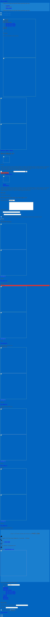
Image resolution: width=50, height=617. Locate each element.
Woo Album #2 (4, 404)
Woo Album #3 (4, 525)
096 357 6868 (7, 541)
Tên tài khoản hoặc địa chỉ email (8, 605)
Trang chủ (3, 150)
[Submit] (3, 586)
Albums (11, 150)
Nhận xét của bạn (5, 209)
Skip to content (4, 1)
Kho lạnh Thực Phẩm (10, 591)
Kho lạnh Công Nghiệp (11, 592)
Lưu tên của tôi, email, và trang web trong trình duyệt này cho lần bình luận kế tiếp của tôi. (22, 216)
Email (2, 214)
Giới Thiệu (5, 588)
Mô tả (4, 184)
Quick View (3, 276)
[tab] (26, 184)
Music (7, 150)
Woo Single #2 (4, 343)
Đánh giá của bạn (5, 200)
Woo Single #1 (4, 465)
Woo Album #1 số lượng (7, 171)
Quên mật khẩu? (4, 612)
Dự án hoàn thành (7, 590)
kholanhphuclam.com (9, 549)
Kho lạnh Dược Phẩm (10, 593)
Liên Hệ (5, 596)
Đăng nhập (13, 610)
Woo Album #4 (4, 280)
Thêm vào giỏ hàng (4, 172)
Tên (2, 212)
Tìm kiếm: (5, 584)
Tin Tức (5, 595)
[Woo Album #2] (6, 162)
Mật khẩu (3, 607)
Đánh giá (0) (6, 185)
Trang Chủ (5, 587)
